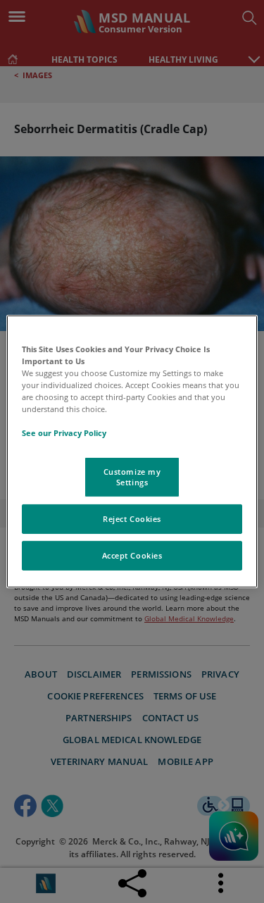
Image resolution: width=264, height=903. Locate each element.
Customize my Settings (132, 476)
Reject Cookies (132, 518)
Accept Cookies (132, 555)
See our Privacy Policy (64, 433)
